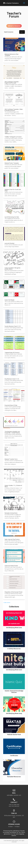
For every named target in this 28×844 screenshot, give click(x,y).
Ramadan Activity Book (11, 513)
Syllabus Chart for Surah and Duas (13, 190)
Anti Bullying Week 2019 (14, 713)
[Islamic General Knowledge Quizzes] (14, 681)
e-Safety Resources (14, 648)
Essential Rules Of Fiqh (11, 405)
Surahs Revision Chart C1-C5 (13, 326)
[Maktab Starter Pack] (14, 725)
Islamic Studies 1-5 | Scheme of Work (13, 486)
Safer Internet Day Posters (12, 539)
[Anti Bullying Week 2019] (14, 704)
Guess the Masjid (9, 300)
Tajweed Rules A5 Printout (12, 352)
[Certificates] (14, 746)
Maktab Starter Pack (14, 734)
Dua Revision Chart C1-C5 (12, 379)
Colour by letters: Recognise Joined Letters (12, 268)
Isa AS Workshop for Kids (12, 217)
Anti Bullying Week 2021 (14, 627)
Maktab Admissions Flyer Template (12, 54)
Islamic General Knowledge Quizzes (14, 691)
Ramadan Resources (14, 776)
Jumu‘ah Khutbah (9, 243)
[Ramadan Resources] (14, 767)
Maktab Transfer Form (11, 459)
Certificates (14, 755)
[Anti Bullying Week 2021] (14, 618)
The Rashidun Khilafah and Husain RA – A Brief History (12, 432)
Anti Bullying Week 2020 (14, 669)
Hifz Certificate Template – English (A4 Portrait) (12, 82)
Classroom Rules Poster (11, 565)
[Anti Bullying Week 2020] (14, 660)
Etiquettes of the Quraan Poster (14, 592)
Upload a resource (14, 26)
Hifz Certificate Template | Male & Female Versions (14, 109)
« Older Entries (6, 602)
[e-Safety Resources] (14, 639)
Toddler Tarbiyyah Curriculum (13, 137)
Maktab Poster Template (12, 163)
